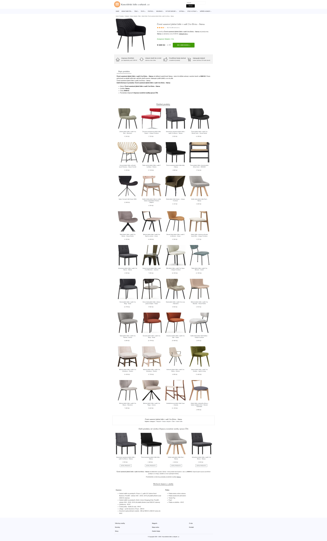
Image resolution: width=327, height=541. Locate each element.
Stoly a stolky (192, 11)
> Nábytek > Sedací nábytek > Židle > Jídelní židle (135, 16)
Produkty (121, 16)
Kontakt (191, 527)
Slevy (116, 531)
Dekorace (159, 11)
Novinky (117, 527)
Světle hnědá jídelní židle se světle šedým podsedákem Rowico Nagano (151, 200)
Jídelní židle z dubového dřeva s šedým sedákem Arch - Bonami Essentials (199, 405)
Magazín (154, 523)
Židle (136, 11)
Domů (117, 11)
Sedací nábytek (126, 11)
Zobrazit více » (183, 34)
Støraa (159, 34)
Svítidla (181, 11)
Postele (150, 11)
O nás (191, 523)
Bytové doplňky (171, 11)
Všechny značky (120, 523)
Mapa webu (155, 527)
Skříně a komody (205, 11)
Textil (143, 11)
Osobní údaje (156, 531)
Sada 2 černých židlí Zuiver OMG (128, 199)
